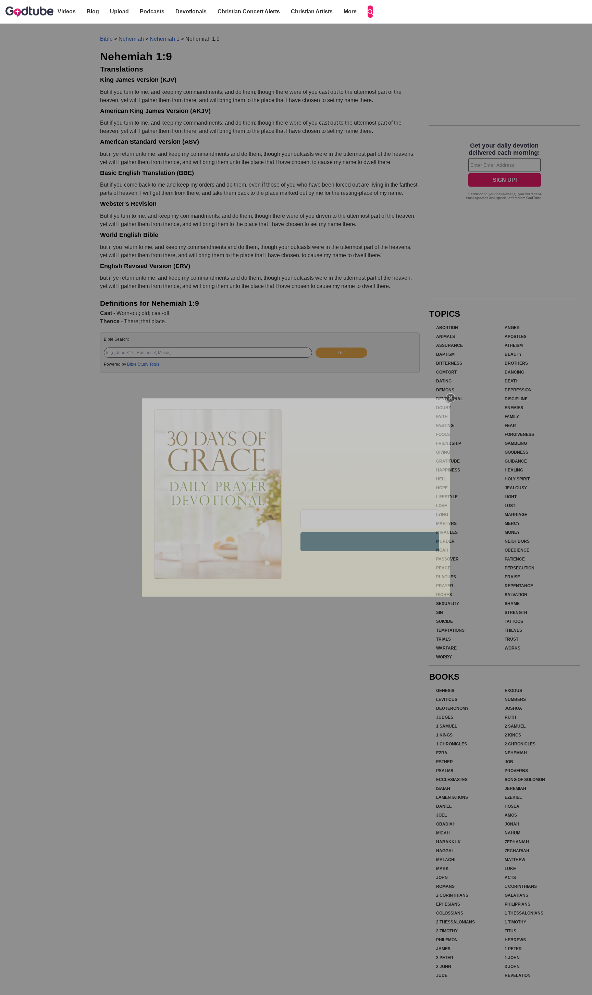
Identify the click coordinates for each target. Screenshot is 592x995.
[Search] (370, 11)
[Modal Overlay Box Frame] (296, 497)
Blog (93, 11)
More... (352, 11)
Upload (119, 11)
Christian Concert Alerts (249, 11)
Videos (67, 11)
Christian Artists (312, 11)
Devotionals (191, 11)
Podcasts (152, 11)
